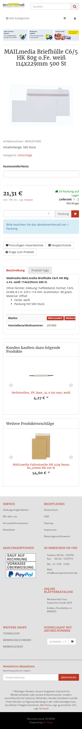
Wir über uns (10, 516)
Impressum (50, 529)
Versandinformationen (15, 523)
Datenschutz (51, 510)
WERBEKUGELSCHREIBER (17, 640)
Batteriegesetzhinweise (57, 536)
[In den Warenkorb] (75, 213)
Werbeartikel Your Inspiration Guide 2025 (59, 601)
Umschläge (25, 155)
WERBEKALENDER (13, 646)
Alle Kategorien (18, 18)
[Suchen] (74, 6)
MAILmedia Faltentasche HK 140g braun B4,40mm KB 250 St (41, 466)
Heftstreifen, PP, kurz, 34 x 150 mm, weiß (41, 392)
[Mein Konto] (75, 18)
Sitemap (48, 523)
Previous (11, 385)
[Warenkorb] (64, 18)
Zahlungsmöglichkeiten (16, 510)
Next (71, 385)
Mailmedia (71, 318)
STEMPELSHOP (11, 633)
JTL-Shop (48, 722)
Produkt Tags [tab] (40, 270)
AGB (46, 516)
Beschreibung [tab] (15, 270)
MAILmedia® (55, 318)
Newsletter (9, 529)
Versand (28, 199)
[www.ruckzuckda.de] (13, 5)
